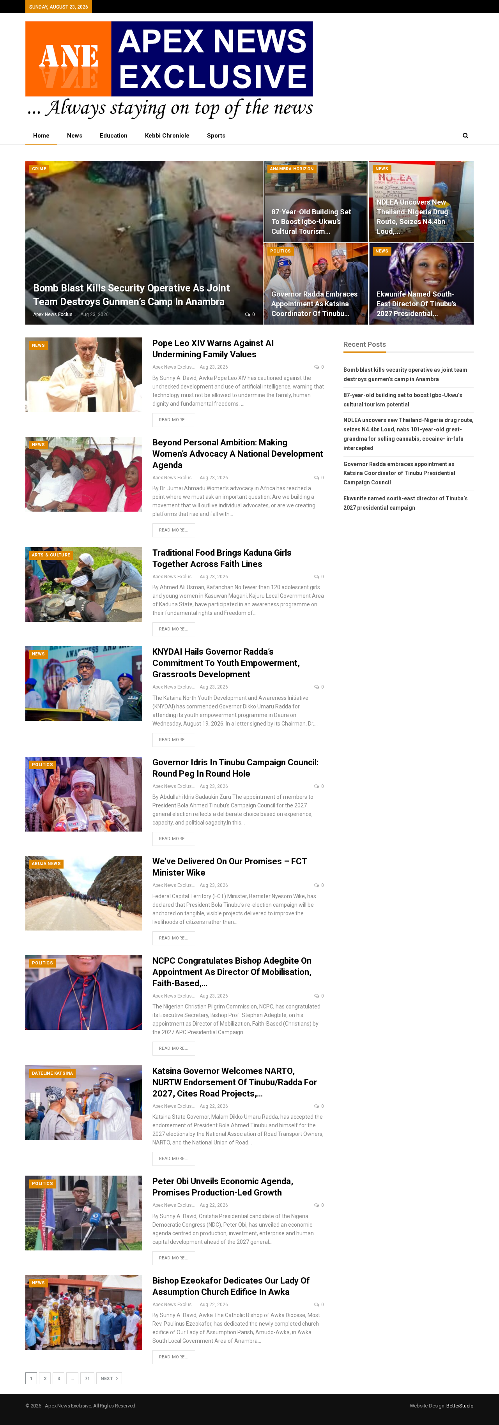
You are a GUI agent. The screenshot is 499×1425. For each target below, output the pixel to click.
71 (87, 1378)
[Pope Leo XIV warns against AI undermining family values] (83, 374)
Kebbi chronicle (167, 135)
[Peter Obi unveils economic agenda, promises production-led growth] (83, 1213)
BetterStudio (460, 1406)
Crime (39, 168)
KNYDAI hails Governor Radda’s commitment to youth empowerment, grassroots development (226, 663)
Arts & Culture (51, 555)
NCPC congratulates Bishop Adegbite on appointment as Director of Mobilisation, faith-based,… (231, 972)
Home (41, 135)
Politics (280, 251)
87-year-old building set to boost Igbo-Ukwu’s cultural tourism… (311, 221)
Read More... (174, 419)
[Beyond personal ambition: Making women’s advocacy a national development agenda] (83, 474)
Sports (216, 135)
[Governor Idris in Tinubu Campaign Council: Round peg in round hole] (83, 794)
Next (107, 1378)
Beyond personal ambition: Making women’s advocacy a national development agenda (237, 454)
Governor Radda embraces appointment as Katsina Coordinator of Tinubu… (314, 304)
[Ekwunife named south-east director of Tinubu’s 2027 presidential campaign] (421, 284)
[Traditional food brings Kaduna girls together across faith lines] (83, 584)
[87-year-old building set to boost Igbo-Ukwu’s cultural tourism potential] (316, 202)
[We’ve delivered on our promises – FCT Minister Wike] (83, 893)
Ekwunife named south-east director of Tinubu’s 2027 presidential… (416, 304)
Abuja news (46, 863)
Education (113, 135)
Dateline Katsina (52, 1073)
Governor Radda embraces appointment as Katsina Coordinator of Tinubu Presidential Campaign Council (399, 473)
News (74, 135)
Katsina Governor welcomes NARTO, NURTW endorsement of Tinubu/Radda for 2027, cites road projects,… (234, 1082)
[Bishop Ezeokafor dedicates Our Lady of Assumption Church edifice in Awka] (83, 1312)
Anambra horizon (292, 168)
